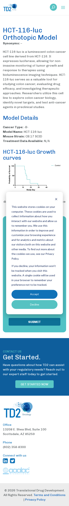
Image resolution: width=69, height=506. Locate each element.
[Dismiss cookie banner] (56, 199)
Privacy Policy (35, 499)
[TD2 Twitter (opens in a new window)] (13, 461)
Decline (34, 304)
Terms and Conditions (50, 495)
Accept (34, 294)
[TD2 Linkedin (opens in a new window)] (6, 461)
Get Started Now (34, 384)
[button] (63, 8)
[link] (53, 8)
